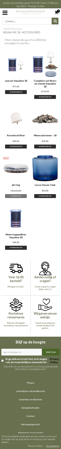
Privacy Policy (54, 360)
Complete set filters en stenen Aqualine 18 (45, 83)
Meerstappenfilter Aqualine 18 (16, 236)
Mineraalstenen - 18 (45, 135)
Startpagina (12, 28)
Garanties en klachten (30, 399)
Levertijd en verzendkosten (30, 391)
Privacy (30, 382)
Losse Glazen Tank (45, 184)
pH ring (16, 184)
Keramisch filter (16, 135)
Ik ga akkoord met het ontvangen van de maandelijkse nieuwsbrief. (32, 360)
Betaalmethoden (30, 407)
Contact (30, 416)
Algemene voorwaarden (30, 432)
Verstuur (51, 352)
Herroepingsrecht (30, 424)
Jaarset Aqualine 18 (16, 80)
